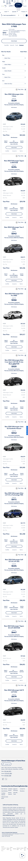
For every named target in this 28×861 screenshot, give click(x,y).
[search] (12, 6)
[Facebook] (2, 779)
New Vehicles (4, 788)
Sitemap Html (18, 848)
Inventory (4, 786)
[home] (10, 6)
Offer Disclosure (14, 107)
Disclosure (21, 45)
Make (3, 61)
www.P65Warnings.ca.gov (9, 815)
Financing (16, 786)
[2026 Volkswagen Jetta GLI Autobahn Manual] (14, 447)
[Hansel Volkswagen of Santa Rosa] (3, 6)
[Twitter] (6, 779)
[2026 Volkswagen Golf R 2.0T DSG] (14, 711)
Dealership (23, 786)
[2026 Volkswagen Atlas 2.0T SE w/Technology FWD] (14, 514)
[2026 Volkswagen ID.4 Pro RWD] (14, 315)
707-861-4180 (7, 775)
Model (3, 68)
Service (10, 786)
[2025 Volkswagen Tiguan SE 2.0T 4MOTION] (14, 647)
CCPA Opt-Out (25, 849)
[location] (11, 6)
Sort (3, 80)
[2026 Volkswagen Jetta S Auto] (14, 115)
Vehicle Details (14, 41)
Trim (3, 74)
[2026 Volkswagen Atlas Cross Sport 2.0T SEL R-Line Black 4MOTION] (14, 381)
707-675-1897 (8, 773)
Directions (22, 791)
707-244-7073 (7, 771)
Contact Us (7, 764)
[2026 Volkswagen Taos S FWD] (14, 248)
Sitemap (14, 848)
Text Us (21, 151)
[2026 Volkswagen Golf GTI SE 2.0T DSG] (14, 580)
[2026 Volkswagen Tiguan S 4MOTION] (14, 182)
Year (3, 55)
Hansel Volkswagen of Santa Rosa (3, 848)
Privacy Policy (8, 848)
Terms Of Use (11, 849)
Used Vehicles (4, 791)
